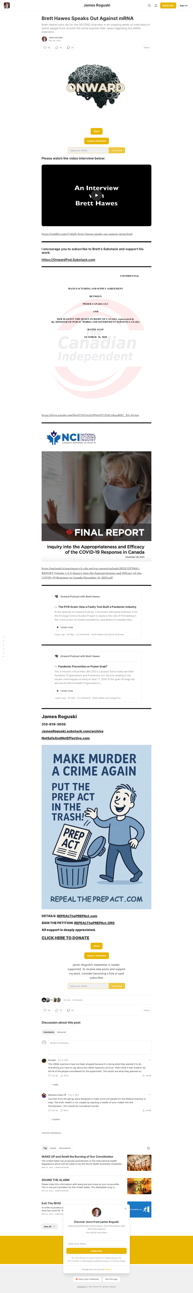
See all (47, 1226)
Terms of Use (111, 1257)
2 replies (56, 1119)
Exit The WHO (51, 1203)
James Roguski (56, 38)
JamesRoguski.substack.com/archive (72, 731)
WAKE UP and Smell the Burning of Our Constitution (77, 1156)
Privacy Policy (119, 1260)
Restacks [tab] (61, 1032)
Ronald (51, 1060)
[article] (96, 1164)
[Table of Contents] (3, 647)
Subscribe (168, 5)
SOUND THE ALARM (55, 1180)
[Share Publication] (156, 5)
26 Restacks (77, 1000)
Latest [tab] (53, 1148)
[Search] (149, 5)
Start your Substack (88, 1279)
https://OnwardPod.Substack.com (68, 260)
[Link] (37, 158)
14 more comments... (52, 1133)
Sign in (184, 5)
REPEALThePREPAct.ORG (94, 923)
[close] (125, 1208)
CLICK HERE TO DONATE (65, 937)
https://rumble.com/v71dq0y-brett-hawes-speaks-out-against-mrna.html (87, 234)
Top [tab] (45, 1148)
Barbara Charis (56, 1094)
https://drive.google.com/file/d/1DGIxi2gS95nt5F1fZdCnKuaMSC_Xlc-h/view (90, 415)
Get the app (111, 1279)
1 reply (55, 1084)
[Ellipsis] (149, 1059)
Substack (81, 1286)
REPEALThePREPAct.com (77, 916)
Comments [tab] (48, 1032)
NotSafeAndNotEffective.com (66, 738)
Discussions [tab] (64, 1148)
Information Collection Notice (95, 1260)
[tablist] (55, 1032)
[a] (96, 195)
